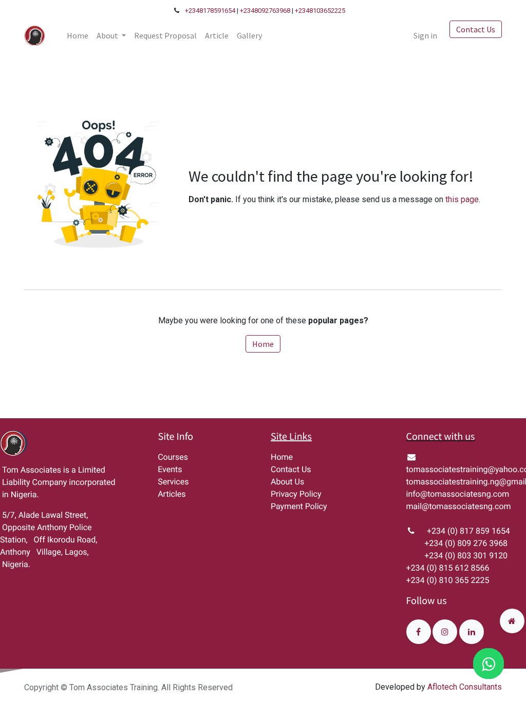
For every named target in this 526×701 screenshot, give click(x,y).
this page (462, 199)
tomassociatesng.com (470, 506)
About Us (287, 481)
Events (170, 469)
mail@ (417, 506)
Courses (173, 457)
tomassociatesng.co (464, 494)
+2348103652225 (320, 10)
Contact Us (475, 29)
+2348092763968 (265, 10)
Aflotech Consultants (464, 687)
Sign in (425, 35)
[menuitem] (77, 35)
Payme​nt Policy (299, 506)
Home (263, 344)
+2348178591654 (210, 10)
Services (173, 481)
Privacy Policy (296, 494)
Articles (171, 494)
